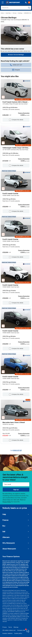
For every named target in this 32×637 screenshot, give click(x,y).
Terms (10, 627)
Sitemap (16, 627)
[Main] (13, 2)
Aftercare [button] (5, 537)
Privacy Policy (7, 501)
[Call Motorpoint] (26, 2)
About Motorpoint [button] (9, 548)
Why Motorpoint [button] (8, 543)
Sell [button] (3, 531)
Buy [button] (3, 526)
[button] (3, 2)
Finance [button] (5, 520)
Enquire (17, 69)
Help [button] (4, 514)
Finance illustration (23, 113)
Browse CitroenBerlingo (16, 54)
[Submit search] (29, 8)
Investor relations (7, 633)
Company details (22, 630)
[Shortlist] (29, 2)
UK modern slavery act (9, 630)
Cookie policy (18, 633)
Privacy (4, 627)
